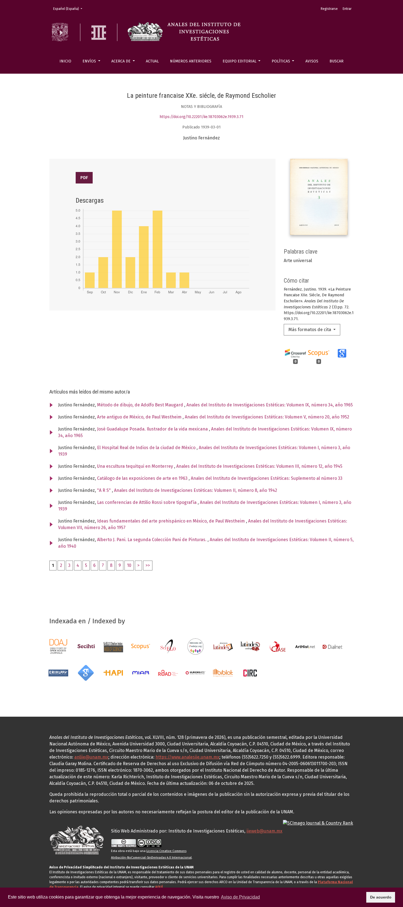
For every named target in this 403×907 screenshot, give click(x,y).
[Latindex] (223, 646)
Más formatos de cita (310, 329)
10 (129, 565)
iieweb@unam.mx (264, 831)
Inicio (65, 61)
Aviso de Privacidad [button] (240, 897)
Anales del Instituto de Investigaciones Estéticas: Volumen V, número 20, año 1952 (267, 417)
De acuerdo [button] (380, 897)
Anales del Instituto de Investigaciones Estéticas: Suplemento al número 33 (266, 478)
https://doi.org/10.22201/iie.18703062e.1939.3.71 (201, 116)
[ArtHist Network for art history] (305, 646)
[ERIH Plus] (58, 672)
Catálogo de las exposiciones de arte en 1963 (143, 478)
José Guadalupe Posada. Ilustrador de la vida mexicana (153, 429)
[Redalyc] (195, 646)
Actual (152, 61)
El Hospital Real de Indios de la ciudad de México (147, 447)
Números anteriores (190, 61)
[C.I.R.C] (250, 672)
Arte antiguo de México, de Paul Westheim (140, 417)
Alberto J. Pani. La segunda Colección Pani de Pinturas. (152, 539)
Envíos (90, 61)
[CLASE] (278, 646)
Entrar (347, 9)
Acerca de (121, 61)
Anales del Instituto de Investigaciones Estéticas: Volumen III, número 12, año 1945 (259, 466)
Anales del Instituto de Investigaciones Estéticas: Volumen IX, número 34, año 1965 (269, 404)
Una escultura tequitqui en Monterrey (135, 466)
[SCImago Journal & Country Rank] (318, 822)
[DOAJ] (58, 646)
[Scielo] (168, 646)
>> (148, 565)
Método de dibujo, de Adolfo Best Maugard (140, 404)
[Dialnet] (332, 646)
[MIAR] (140, 672)
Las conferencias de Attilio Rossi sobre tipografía (147, 502)
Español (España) (69, 9)
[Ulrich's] (195, 672)
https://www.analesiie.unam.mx (187, 757)
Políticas (281, 61)
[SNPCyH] (86, 646)
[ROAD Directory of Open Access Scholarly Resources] (168, 672)
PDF (84, 177)
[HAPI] (113, 672)
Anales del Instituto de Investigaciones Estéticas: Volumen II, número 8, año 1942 (195, 490)
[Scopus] (140, 646)
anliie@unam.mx (91, 757)
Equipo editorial (240, 61)
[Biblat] (223, 672)
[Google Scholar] (86, 672)
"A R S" (104, 490)
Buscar (337, 61)
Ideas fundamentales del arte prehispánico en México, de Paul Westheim (171, 521)
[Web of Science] (113, 646)
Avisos (311, 61)
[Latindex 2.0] (250, 646)
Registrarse (329, 9)
